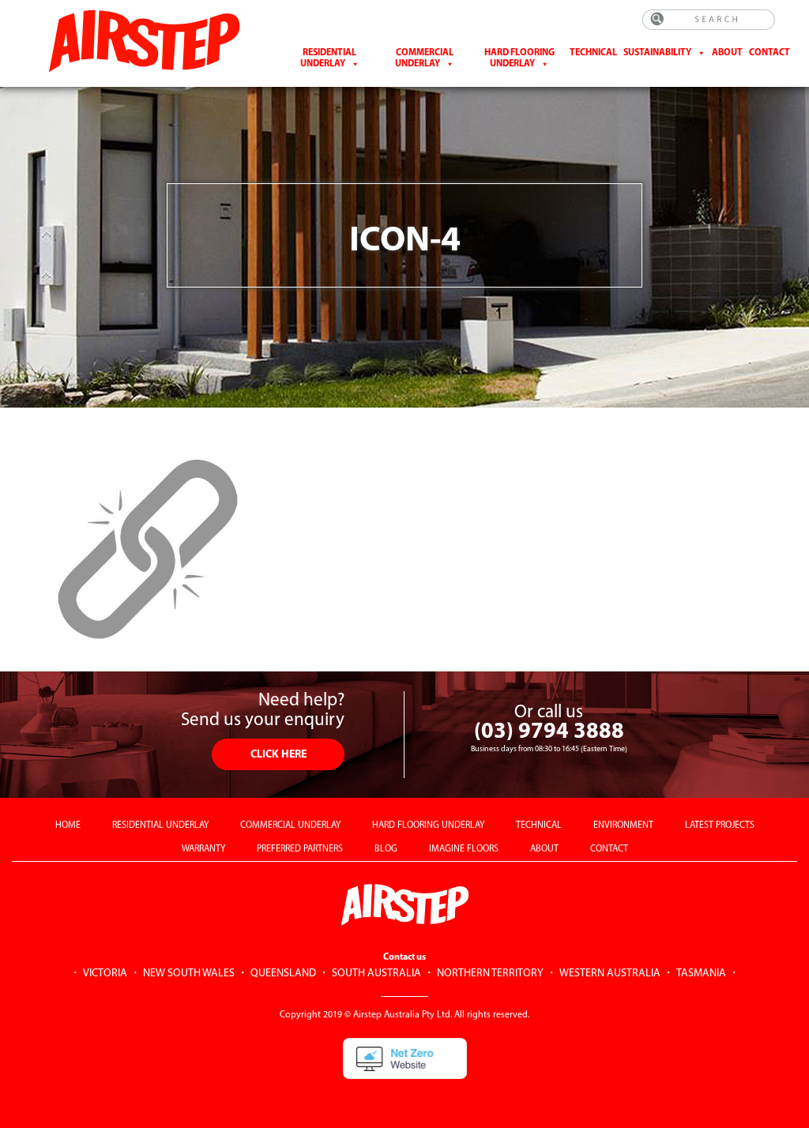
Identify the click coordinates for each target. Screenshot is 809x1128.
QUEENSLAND (283, 973)
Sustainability (657, 53)
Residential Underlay (328, 58)
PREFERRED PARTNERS (300, 849)
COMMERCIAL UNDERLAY (290, 825)
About (727, 53)
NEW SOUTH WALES (189, 973)
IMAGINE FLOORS (464, 849)
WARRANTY (203, 849)
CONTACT (769, 53)
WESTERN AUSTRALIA (609, 973)
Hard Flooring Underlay (519, 58)
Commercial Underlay (424, 58)
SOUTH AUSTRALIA (376, 973)
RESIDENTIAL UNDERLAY (160, 825)
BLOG (385, 849)
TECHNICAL (539, 825)
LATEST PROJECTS (719, 825)
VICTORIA (105, 973)
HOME (68, 825)
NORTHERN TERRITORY (490, 973)
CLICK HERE (278, 755)
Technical (593, 53)
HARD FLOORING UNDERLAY (428, 825)
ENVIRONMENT (623, 825)
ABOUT (544, 849)
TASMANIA (701, 973)
